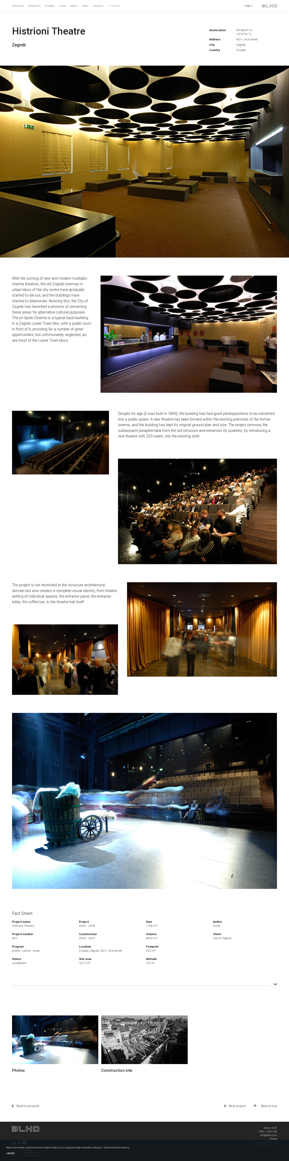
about (74, 6)
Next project (237, 1106)
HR (245, 6)
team (62, 6)
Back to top (269, 1106)
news (85, 6)
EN (248, 6)
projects (18, 6)
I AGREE (10, 1153)
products (34, 6)
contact (98, 6)
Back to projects (28, 1106)
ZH (251, 6)
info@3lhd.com (268, 1135)
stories (50, 6)
